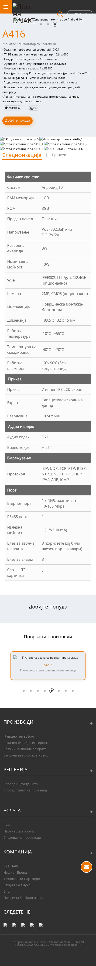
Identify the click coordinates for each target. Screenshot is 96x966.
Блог (7, 891)
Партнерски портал (19, 831)
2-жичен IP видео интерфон (25, 742)
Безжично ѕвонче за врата (25, 749)
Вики (7, 825)
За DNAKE (11, 866)
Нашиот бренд (15, 872)
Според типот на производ (25, 790)
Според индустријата (20, 784)
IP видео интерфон (18, 736)
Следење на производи (22, 837)
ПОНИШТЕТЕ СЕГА (86, 867)
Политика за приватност (23, 897)
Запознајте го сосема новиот (26, 755)
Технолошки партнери (21, 879)
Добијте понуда (17, 120)
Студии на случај (17, 885)
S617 (48, 665)
